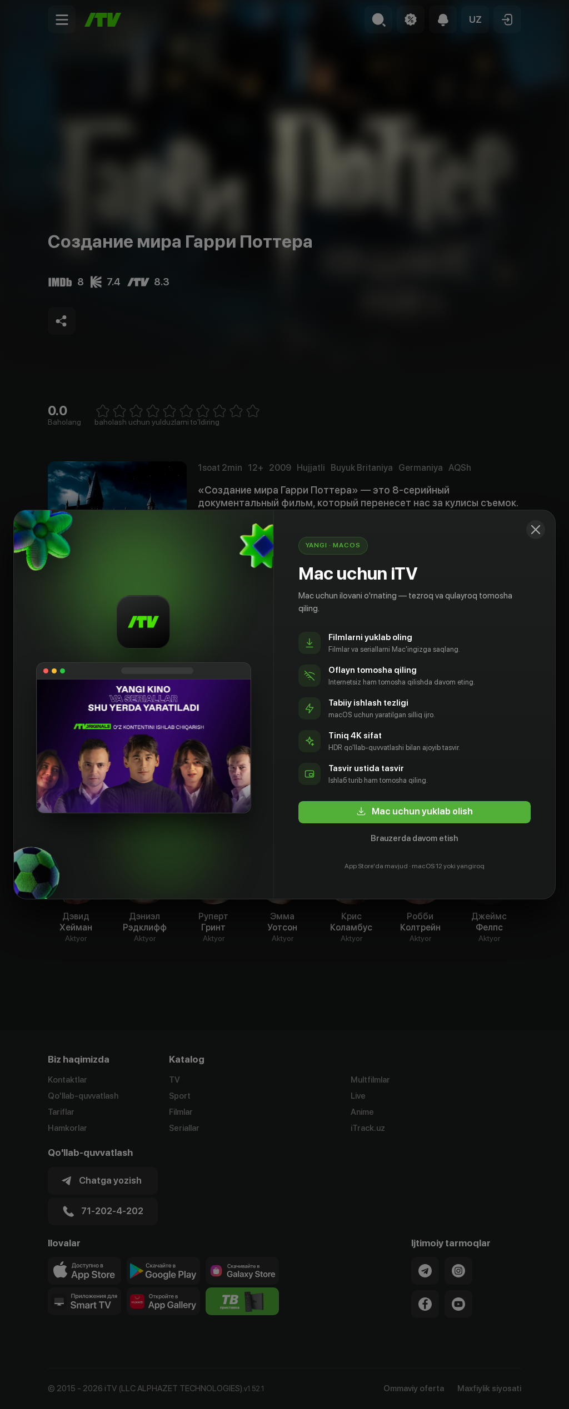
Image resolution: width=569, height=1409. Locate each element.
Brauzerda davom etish (414, 838)
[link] (414, 812)
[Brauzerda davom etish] (535, 529)
